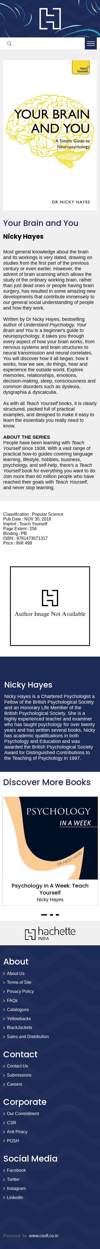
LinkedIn (15, 1197)
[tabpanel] (50, 851)
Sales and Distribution (28, 1036)
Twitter (13, 1179)
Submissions (19, 1075)
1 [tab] (44, 915)
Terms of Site (19, 982)
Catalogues (18, 1009)
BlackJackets (19, 1027)
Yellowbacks (19, 1018)
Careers (14, 1084)
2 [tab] (51, 915)
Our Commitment (23, 1113)
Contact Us (17, 1066)
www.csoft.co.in (43, 1235)
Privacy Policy (20, 991)
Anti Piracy (17, 1132)
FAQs (12, 1000)
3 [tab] (57, 915)
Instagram (16, 1188)
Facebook (16, 1170)
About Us (16, 973)
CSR (11, 1122)
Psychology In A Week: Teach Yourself (50, 889)
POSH (13, 1141)
